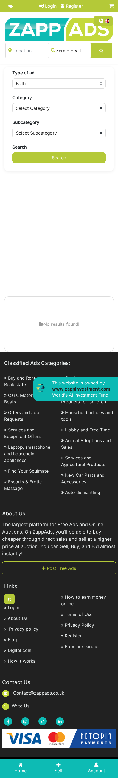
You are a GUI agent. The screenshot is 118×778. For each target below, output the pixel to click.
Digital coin (19, 650)
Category (22, 97)
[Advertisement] (59, 234)
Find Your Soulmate (28, 471)
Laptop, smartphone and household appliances (27, 453)
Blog (12, 639)
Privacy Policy (79, 625)
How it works (21, 661)
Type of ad (23, 73)
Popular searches (82, 646)
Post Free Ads (61, 568)
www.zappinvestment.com (81, 389)
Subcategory (25, 122)
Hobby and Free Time (87, 430)
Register (74, 6)
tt (9, 599)
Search (19, 147)
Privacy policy (23, 629)
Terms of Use (78, 614)
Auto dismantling (82, 492)
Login (51, 6)
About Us (17, 618)
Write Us (20, 706)
